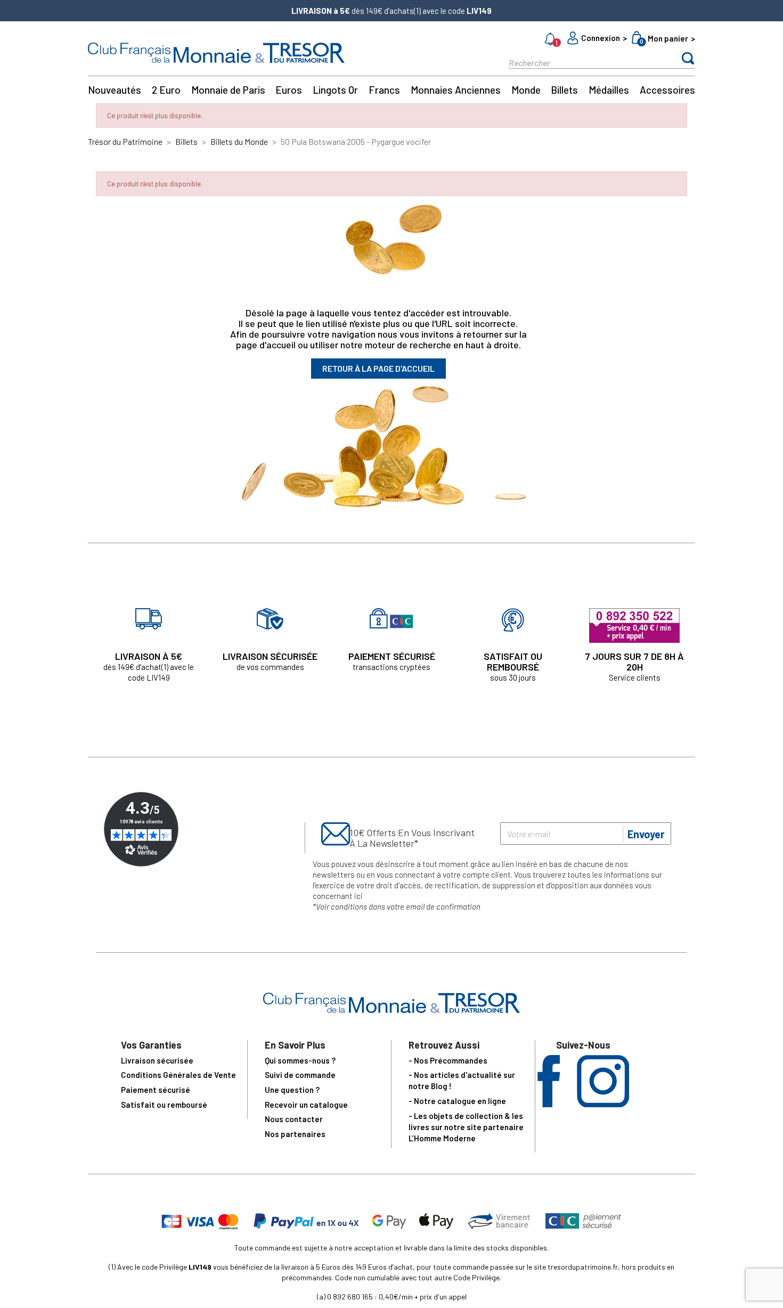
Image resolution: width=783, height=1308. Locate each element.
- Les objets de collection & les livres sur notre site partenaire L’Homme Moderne (466, 1127)
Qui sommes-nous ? (300, 1060)
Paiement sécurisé (155, 1089)
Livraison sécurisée (157, 1060)
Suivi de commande (300, 1075)
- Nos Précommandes (448, 1060)
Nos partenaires (295, 1134)
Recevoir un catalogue (306, 1104)
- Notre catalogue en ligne (457, 1101)
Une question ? (292, 1089)
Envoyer (646, 834)
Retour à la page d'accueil (378, 368)
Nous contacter (294, 1119)
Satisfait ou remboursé (164, 1104)
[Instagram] (603, 1103)
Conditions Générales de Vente (178, 1075)
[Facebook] (548, 1103)
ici (358, 896)
